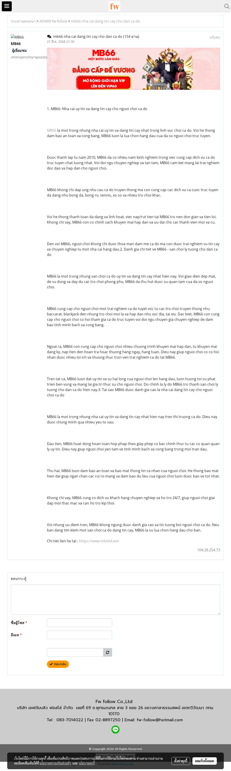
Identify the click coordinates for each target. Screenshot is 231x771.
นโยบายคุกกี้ (87, 763)
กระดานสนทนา (23, 21)
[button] (225, 6)
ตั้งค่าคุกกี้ (180, 761)
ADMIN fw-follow (53, 21)
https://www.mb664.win (99, 540)
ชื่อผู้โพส (19, 622)
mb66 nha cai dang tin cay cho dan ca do (105, 21)
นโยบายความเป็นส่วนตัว (55, 763)
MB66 (51, 130)
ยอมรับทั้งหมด (204, 761)
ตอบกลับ (59, 664)
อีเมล (16, 634)
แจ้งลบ (215, 37)
